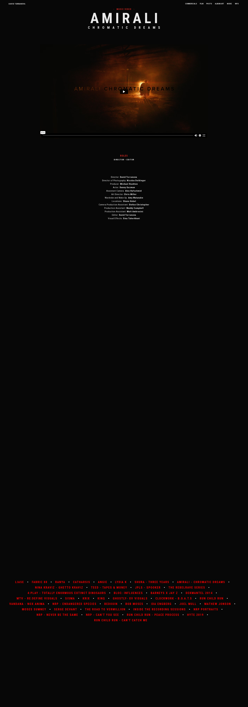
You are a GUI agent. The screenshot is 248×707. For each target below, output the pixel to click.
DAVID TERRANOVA (17, 4)
